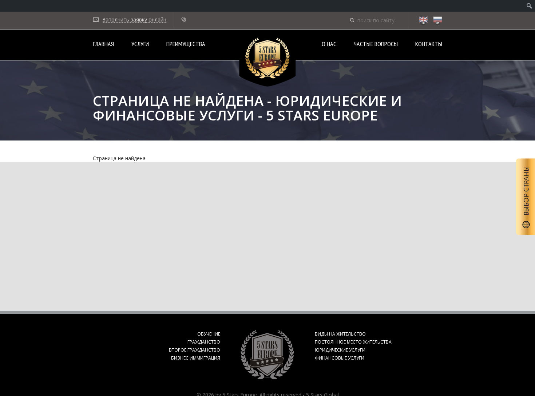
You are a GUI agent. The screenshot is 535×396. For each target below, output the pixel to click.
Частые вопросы (376, 44)
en (423, 20)
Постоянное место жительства (353, 342)
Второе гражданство (194, 350)
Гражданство (203, 342)
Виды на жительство (340, 334)
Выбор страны (525, 196)
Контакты (428, 44)
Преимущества (185, 44)
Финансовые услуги (339, 358)
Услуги (140, 44)
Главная (103, 44)
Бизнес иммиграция (195, 358)
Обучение (208, 334)
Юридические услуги (340, 350)
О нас (329, 44)
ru (437, 20)
